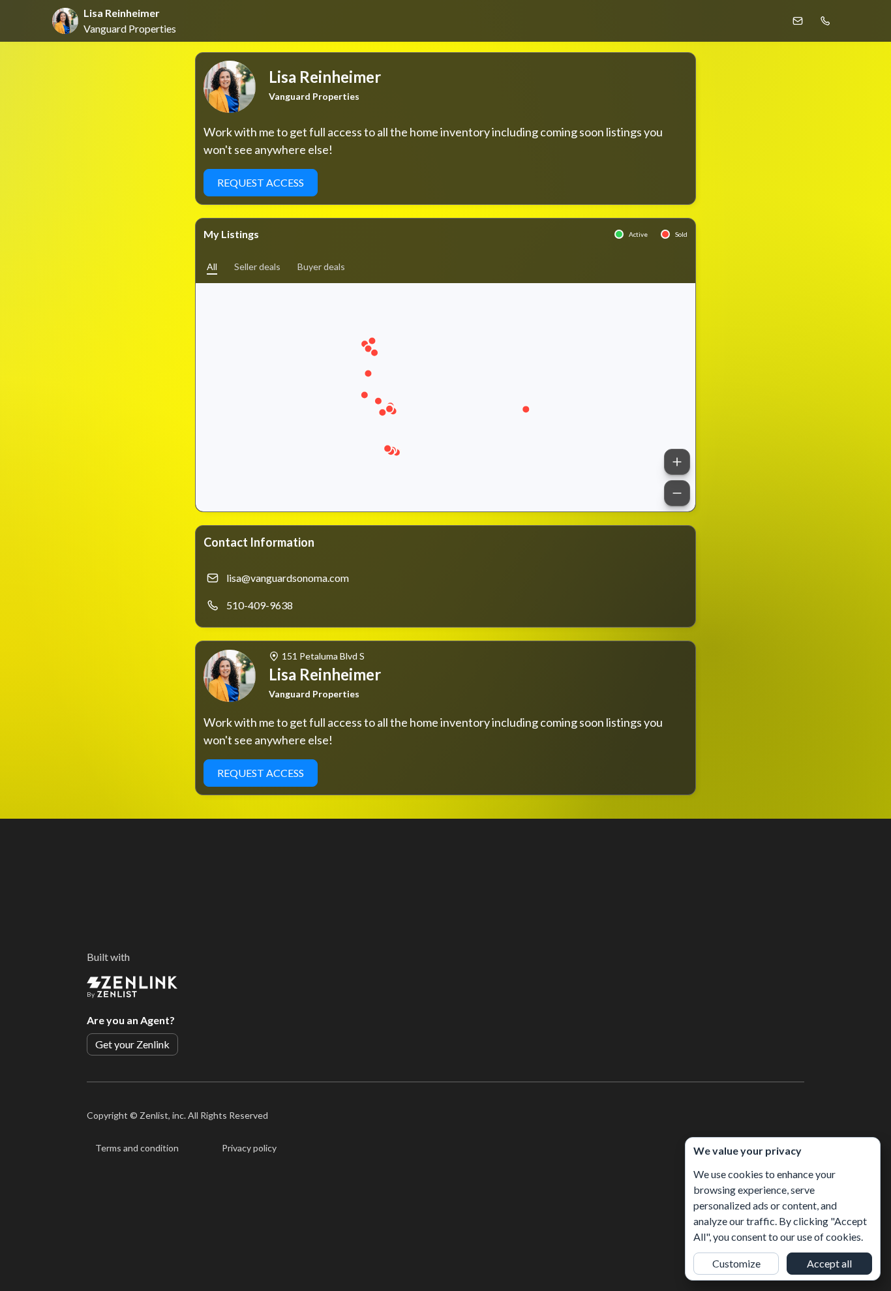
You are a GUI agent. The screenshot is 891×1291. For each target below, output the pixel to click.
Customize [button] (736, 1263)
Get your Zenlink (132, 1044)
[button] (212, 266)
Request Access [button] (260, 182)
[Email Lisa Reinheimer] (797, 21)
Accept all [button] (829, 1263)
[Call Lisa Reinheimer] (825, 21)
